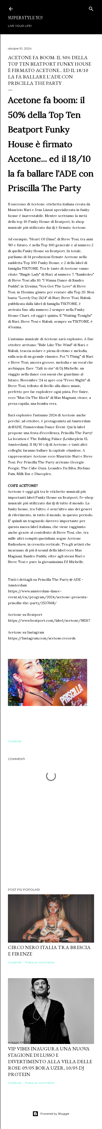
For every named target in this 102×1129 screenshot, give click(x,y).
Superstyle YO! (25, 17)
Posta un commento (40, 962)
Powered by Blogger (55, 1113)
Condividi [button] (14, 741)
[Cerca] (91, 8)
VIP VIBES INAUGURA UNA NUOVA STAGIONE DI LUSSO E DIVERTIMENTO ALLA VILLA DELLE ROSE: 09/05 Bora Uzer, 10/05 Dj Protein (50, 1061)
